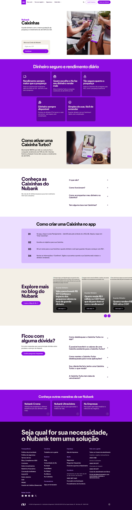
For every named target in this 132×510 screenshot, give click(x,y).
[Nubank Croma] (48, 414)
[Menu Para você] (33, 2)
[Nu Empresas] (107, 414)
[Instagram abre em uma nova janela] (32, 495)
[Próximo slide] (109, 315)
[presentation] (91, 2)
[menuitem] (23, 2)
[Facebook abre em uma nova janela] (29, 495)
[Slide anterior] (105, 315)
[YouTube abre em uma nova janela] (26, 495)
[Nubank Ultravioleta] (77, 414)
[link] (104, 2)
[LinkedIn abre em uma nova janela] (22, 495)
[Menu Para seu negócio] (44, 2)
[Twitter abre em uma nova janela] (36, 495)
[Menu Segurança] (52, 2)
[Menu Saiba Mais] (61, 2)
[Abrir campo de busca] (83, 2)
